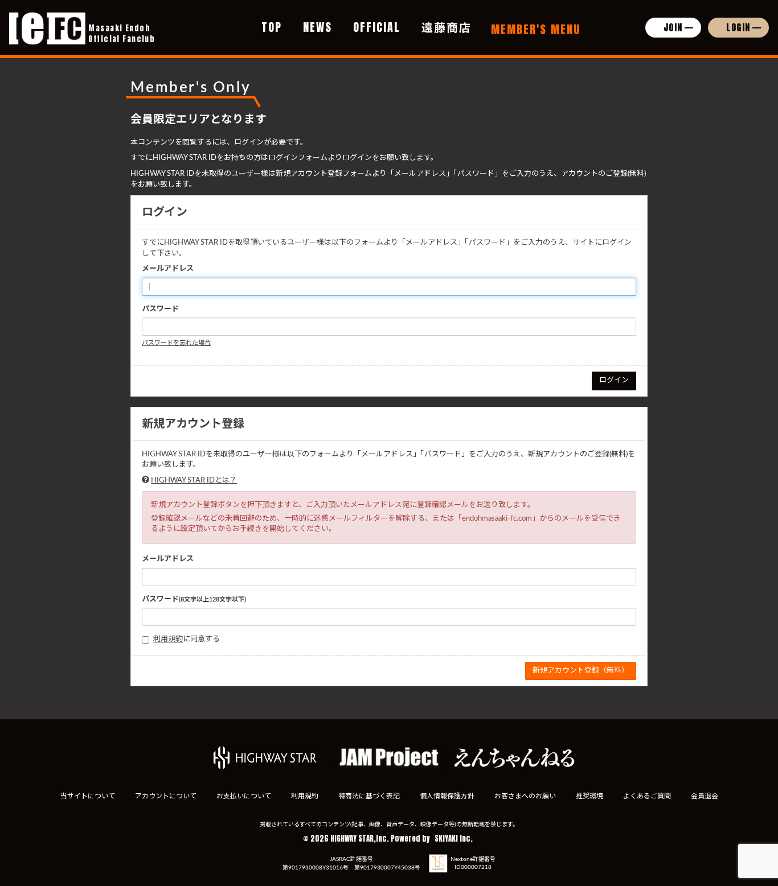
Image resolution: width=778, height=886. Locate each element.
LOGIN (738, 27)
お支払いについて (243, 796)
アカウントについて (165, 796)
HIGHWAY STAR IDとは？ (194, 480)
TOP (271, 27)
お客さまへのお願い (525, 796)
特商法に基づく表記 (369, 796)
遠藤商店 (446, 27)
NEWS (317, 27)
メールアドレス (168, 269)
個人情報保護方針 (447, 796)
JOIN (673, 27)
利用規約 (168, 639)
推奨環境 (589, 796)
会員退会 (704, 796)
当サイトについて (87, 796)
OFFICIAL (376, 27)
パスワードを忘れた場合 (176, 343)
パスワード (160, 309)
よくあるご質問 (647, 796)
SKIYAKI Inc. (454, 838)
